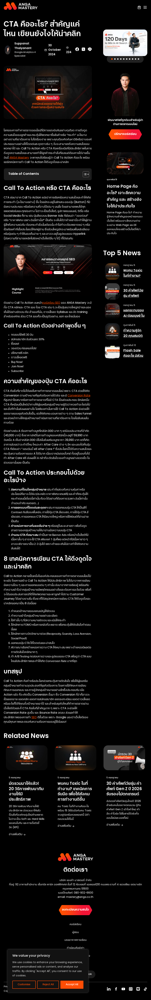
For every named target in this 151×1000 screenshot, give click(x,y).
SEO (34, 717)
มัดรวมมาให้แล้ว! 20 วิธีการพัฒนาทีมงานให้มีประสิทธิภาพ (26, 791)
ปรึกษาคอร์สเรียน (125, 134)
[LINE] (138, 989)
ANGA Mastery (19, 158)
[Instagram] (131, 989)
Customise (24, 984)
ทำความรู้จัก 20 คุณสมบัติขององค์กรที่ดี (133, 336)
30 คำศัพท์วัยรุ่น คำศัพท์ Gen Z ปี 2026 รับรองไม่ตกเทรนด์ (124, 789)
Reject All (48, 984)
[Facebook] (116, 989)
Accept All (72, 984)
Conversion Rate (79, 395)
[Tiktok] (145, 989)
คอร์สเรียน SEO (51, 303)
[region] (47, 971)
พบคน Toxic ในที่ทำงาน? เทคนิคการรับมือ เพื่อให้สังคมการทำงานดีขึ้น (75, 791)
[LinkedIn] (108, 989)
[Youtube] (123, 989)
